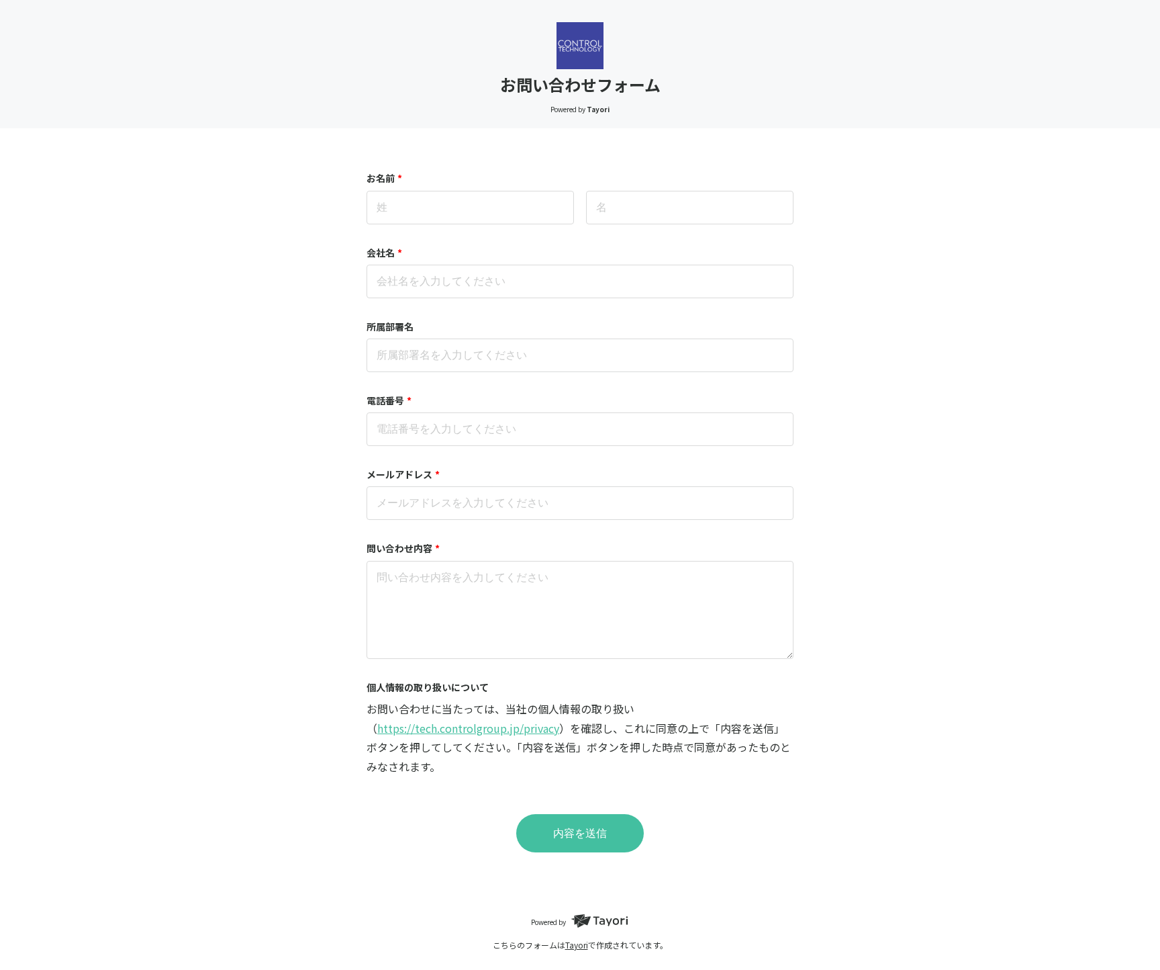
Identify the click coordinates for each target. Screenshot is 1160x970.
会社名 (384, 252)
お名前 (384, 178)
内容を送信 (580, 833)
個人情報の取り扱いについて (428, 687)
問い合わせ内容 (403, 548)
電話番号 (389, 400)
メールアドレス (403, 474)
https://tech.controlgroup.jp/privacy (468, 728)
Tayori (576, 945)
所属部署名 (390, 326)
